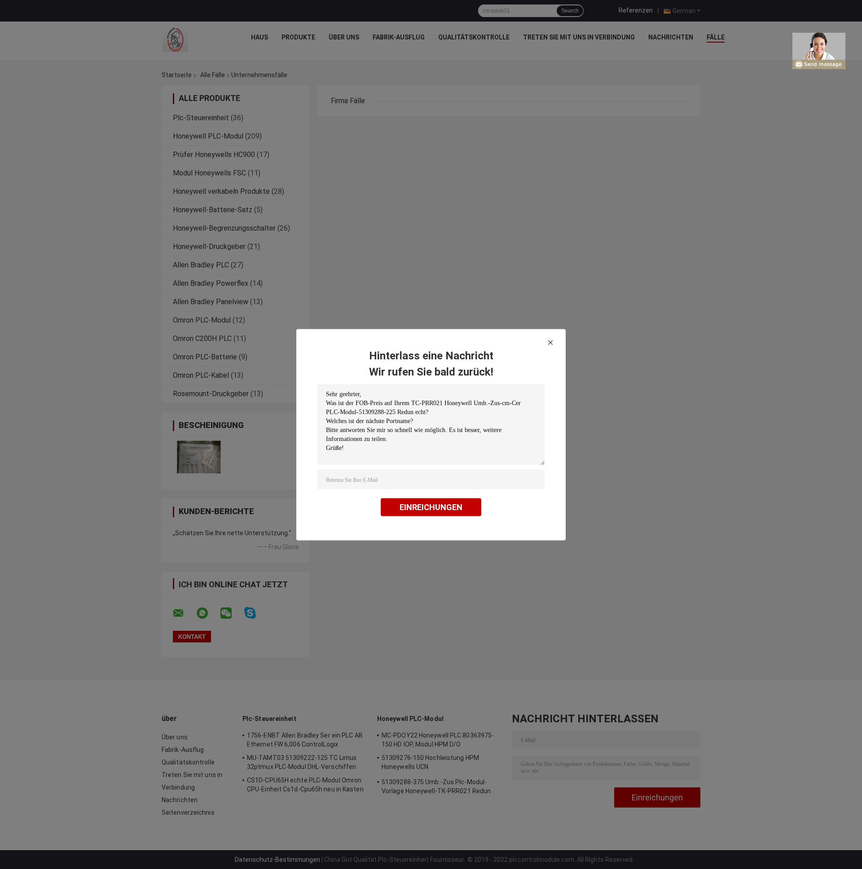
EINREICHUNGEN (431, 506)
